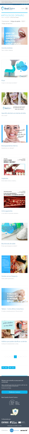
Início (2, 17)
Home (12, 367)
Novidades (7, 17)
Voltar (5, 367)
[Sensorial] (24, 430)
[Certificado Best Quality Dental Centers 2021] (14, 402)
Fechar (11, 2)
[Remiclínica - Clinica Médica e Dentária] (8, 8)
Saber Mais (7, 2)
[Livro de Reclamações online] (14, 430)
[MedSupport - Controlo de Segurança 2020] (14, 412)
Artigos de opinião (14, 17)
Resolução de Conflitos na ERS (14, 425)
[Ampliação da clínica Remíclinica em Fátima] (14, 422)
